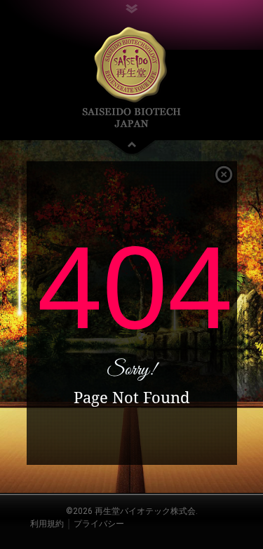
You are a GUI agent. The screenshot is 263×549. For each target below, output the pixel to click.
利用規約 (47, 524)
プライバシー (99, 524)
